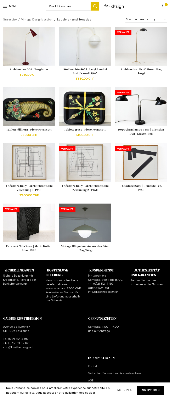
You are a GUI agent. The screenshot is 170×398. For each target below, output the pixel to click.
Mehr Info (125, 390)
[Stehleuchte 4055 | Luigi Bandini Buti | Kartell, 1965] (85, 46)
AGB (91, 380)
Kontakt (93, 366)
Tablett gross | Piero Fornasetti (85, 129)
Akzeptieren (150, 390)
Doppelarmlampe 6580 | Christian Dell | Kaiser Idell (141, 131)
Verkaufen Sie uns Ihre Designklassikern (114, 373)
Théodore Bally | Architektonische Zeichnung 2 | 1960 (85, 188)
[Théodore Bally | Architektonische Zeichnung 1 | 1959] (29, 162)
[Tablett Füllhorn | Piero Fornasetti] (29, 106)
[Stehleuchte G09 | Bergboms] (29, 46)
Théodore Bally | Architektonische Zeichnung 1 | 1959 (29, 188)
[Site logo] (113, 6)
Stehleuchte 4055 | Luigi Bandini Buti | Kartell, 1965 (85, 71)
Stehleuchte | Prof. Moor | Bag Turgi (141, 71)
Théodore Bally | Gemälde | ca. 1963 (141, 188)
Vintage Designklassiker (37, 19)
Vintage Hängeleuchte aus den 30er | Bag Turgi (85, 248)
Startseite (10, 19)
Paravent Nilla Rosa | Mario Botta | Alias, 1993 (29, 248)
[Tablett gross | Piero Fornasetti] (85, 106)
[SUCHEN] (95, 6)
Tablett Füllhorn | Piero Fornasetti (29, 129)
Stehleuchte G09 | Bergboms (29, 69)
